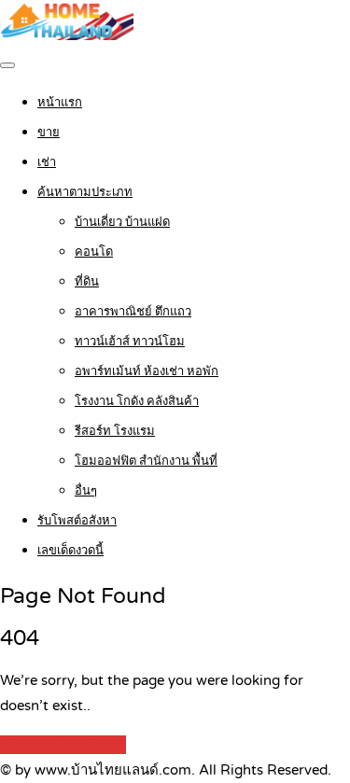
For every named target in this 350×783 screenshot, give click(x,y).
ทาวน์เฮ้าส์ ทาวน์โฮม (130, 341)
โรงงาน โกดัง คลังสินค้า (137, 401)
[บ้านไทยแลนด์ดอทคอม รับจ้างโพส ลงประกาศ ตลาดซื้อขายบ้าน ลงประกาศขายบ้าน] (66, 35)
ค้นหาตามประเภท (85, 192)
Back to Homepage (63, 744)
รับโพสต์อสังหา (77, 520)
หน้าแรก (59, 102)
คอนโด (94, 252)
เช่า (46, 162)
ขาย (48, 132)
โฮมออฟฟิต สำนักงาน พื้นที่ (146, 461)
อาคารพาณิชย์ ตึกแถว (133, 311)
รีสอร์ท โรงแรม (115, 431)
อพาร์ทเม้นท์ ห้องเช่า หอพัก (146, 371)
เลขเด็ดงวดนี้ (70, 550)
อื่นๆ (86, 490)
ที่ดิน (87, 281)
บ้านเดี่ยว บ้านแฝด (122, 222)
